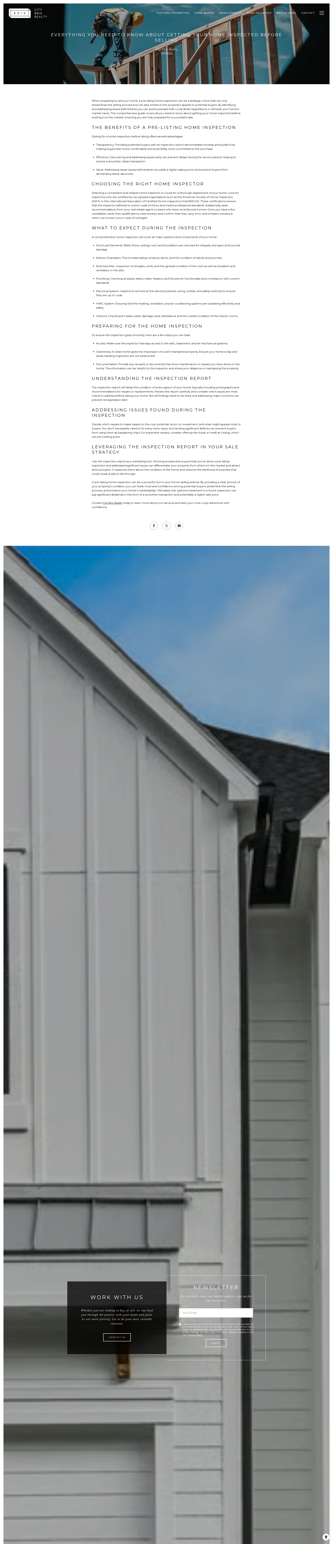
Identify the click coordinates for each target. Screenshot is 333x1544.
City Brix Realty (112, 503)
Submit (216, 1343)
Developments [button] (230, 13)
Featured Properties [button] (173, 13)
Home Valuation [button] (259, 13)
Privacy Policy (195, 1335)
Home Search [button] (204, 13)
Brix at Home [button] (286, 13)
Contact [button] (308, 13)
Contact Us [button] (117, 1337)
